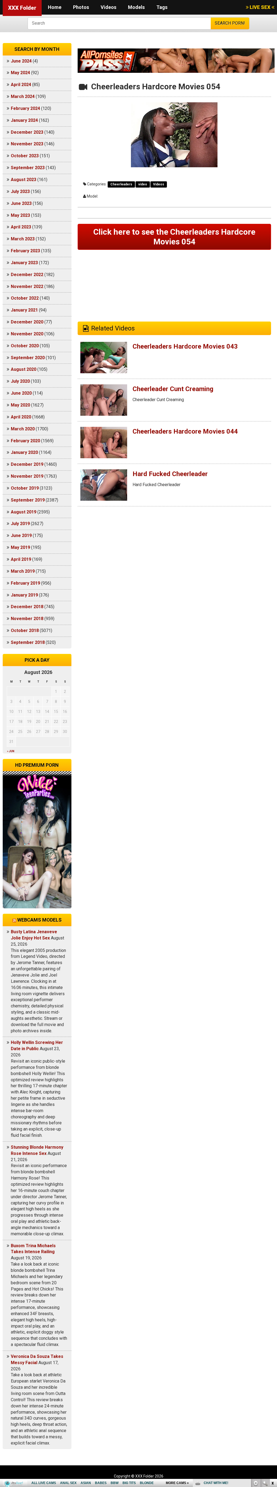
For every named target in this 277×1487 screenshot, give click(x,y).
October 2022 (25, 298)
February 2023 (25, 250)
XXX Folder (22, 8)
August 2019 (23, 512)
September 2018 (28, 642)
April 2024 (21, 84)
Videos (108, 7)
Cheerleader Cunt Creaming (173, 389)
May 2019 (20, 547)
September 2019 (28, 500)
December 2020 (27, 322)
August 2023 (23, 179)
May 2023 (20, 215)
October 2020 (25, 345)
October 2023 (25, 155)
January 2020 (24, 452)
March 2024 (23, 96)
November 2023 (27, 143)
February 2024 (25, 108)
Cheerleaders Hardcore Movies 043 (185, 346)
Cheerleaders (121, 184)
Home (54, 7)
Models (136, 7)
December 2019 (27, 464)
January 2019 (24, 595)
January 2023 (24, 262)
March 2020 (23, 428)
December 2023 (27, 132)
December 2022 (27, 274)
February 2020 (25, 440)
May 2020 (20, 405)
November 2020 (27, 333)
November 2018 (27, 618)
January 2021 (24, 310)
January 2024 (24, 120)
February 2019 (25, 583)
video (142, 184)
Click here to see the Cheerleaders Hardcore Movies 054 (174, 236)
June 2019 (21, 535)
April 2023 (21, 227)
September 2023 (28, 167)
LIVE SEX (260, 7)
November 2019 (27, 476)
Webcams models (39, 920)
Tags (161, 7)
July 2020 (20, 381)
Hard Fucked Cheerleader (170, 474)
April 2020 (21, 417)
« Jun (10, 751)
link (272, 1402)
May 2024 (20, 72)
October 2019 (25, 488)
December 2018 (27, 606)
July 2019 (20, 523)
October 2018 (25, 630)
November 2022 (27, 286)
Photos (81, 7)
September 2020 (28, 357)
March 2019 (23, 571)
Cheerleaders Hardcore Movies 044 (185, 431)
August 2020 (23, 369)
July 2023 (20, 191)
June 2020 (21, 393)
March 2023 (23, 238)
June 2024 (21, 61)
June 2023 (21, 203)
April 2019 (21, 559)
